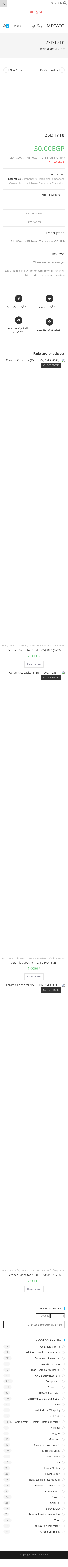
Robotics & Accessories (47, 1485)
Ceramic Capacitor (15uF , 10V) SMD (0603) (34, 1275)
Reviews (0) (34, 222)
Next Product (17, 70)
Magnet (56, 1433)
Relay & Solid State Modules (44, 1479)
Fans (57, 1404)
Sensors (56, 1497)
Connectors (53, 1387)
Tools (57, 1520)
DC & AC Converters (49, 1393)
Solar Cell (55, 1502)
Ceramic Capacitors (18, 645)
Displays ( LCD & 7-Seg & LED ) (43, 1398)
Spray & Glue (53, 1508)
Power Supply (52, 1474)
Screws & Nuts (52, 1491)
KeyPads (55, 1427)
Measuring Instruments (47, 1445)
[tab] (34, 214)
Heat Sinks (54, 1416)
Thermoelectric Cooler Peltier (44, 1514)
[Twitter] (41, 12)
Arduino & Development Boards (42, 1352)
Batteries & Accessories (47, 1358)
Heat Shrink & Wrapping (46, 1410)
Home (41, 48)
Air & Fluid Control (50, 1346)
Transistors (58, 183)
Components (29, 178)
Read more (34, 664)
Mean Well (54, 1439)
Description (34, 213)
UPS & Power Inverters (47, 1526)
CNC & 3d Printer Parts (47, 1375)
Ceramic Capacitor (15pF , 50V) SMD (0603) (34, 650)
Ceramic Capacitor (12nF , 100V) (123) (34, 962)
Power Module (52, 1468)
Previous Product (49, 70)
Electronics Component (51, 178)
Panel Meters (53, 1456)
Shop (50, 48)
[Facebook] (37, 12)
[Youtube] (32, 12)
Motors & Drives (51, 1450)
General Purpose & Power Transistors (30, 183)
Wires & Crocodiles (50, 1531)
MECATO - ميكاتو (48, 26)
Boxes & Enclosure (50, 1364)
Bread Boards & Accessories (45, 1369)
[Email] (27, 12)
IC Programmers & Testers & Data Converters (35, 1422)
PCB (58, 1462)
